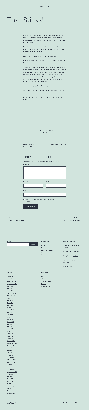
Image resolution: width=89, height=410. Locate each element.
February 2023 (11, 293)
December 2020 (11, 338)
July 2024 (10, 279)
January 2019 (11, 390)
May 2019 (10, 381)
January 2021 (11, 336)
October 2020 (11, 341)
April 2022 (10, 307)
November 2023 (12, 281)
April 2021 (10, 331)
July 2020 (10, 348)
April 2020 (10, 355)
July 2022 (10, 300)
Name (25, 182)
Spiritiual (63, 144)
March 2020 (10, 357)
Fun (42, 276)
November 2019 (11, 367)
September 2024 (12, 276)
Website (25, 191)
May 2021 (10, 329)
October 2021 (11, 317)
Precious (76, 251)
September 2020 (12, 343)
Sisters (72, 266)
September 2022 (12, 298)
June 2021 (10, 326)
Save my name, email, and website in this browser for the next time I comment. (44, 200)
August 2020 (10, 345)
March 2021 (10, 333)
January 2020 (11, 362)
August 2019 (10, 374)
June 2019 (10, 379)
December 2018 (11, 393)
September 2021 (12, 319)
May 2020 (10, 352)
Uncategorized (45, 286)
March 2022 (10, 310)
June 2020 (10, 350)
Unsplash (44, 132)
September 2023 (12, 284)
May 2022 (10, 305)
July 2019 (10, 376)
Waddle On (45, 6)
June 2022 (10, 303)
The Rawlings (67, 247)
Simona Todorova (46, 130)
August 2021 (10, 322)
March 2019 (10, 386)
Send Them (44, 255)
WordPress (78, 403)
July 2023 (10, 286)
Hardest (43, 247)
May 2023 (10, 291)
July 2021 (10, 324)
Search (9, 241)
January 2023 (11, 295)
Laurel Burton (28, 146)
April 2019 (10, 383)
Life (59, 144)
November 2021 (11, 314)
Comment (26, 164)
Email (48, 182)
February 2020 (11, 360)
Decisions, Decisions (47, 250)
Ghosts (43, 245)
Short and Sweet (46, 281)
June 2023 (10, 288)
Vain (42, 252)
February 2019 (11, 388)
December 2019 (11, 364)
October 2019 (11, 369)
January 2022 (11, 312)
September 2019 (12, 372)
